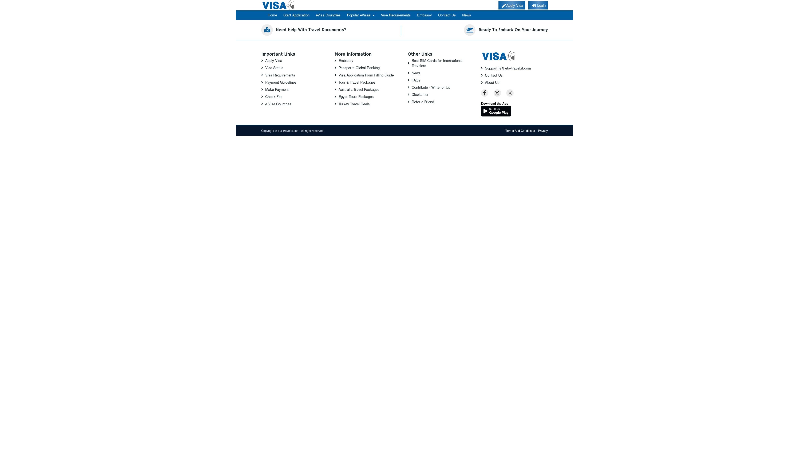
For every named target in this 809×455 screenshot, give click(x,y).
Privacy (543, 130)
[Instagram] (510, 93)
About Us (492, 82)
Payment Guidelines (281, 82)
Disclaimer (420, 94)
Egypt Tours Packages (356, 96)
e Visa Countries (278, 103)
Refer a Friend (423, 101)
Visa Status (274, 67)
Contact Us (447, 14)
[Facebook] (484, 93)
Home (272, 14)
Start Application (296, 14)
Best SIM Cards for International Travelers (437, 63)
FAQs (416, 80)
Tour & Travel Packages (357, 82)
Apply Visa (273, 60)
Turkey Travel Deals (354, 103)
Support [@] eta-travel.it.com (508, 68)
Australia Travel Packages (359, 89)
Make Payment (277, 89)
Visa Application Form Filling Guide (366, 75)
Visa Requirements (396, 14)
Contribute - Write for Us (431, 87)
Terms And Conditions (520, 130)
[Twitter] (497, 93)
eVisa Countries (328, 14)
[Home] (278, 5)
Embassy (424, 14)
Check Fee (273, 96)
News (466, 14)
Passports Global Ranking (359, 67)
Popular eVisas (359, 14)
